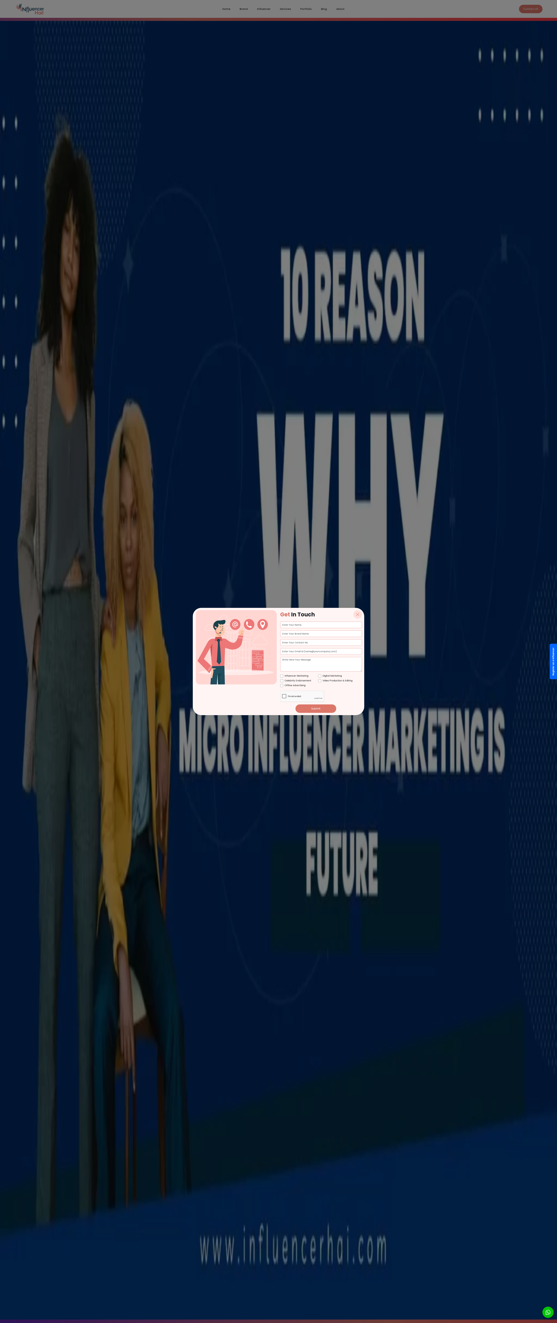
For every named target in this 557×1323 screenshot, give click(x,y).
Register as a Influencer (553, 662)
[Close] (357, 614)
